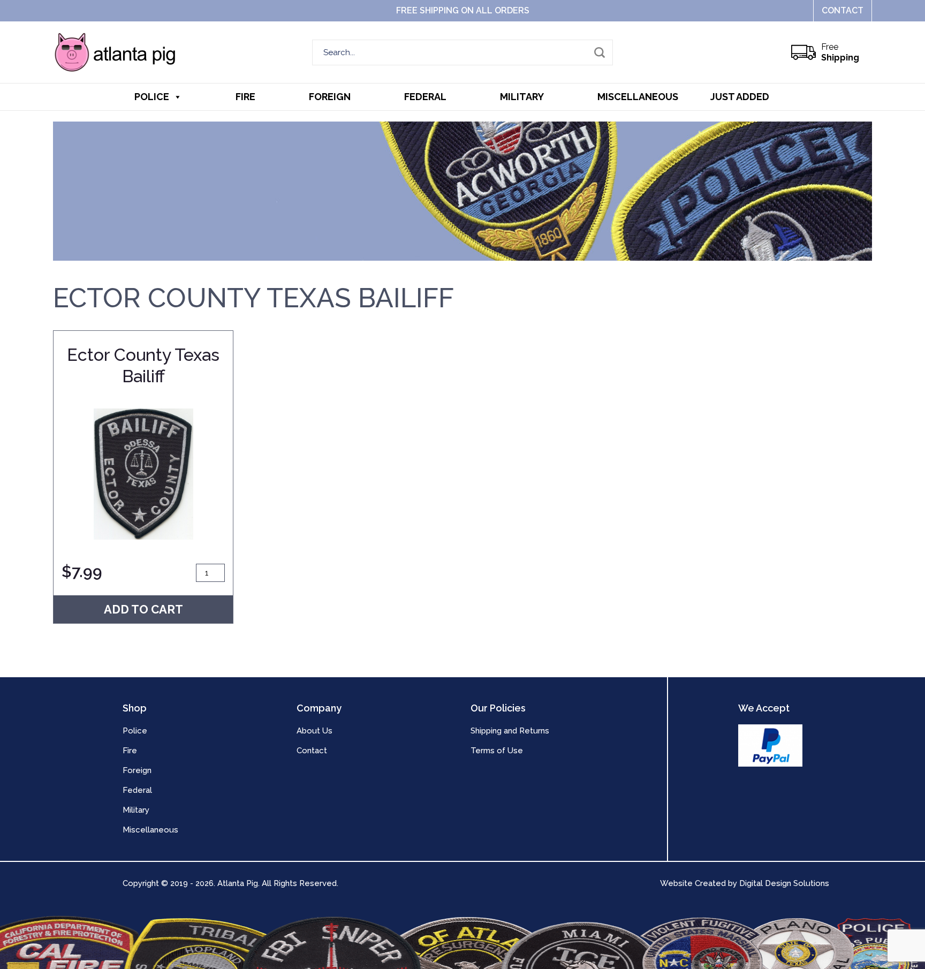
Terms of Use (497, 750)
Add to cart (143, 609)
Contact (842, 10)
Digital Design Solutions (784, 883)
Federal (425, 96)
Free (840, 52)
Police (151, 96)
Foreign (330, 96)
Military (522, 96)
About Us (314, 731)
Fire (245, 96)
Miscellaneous (637, 96)
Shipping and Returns (510, 731)
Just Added (739, 96)
